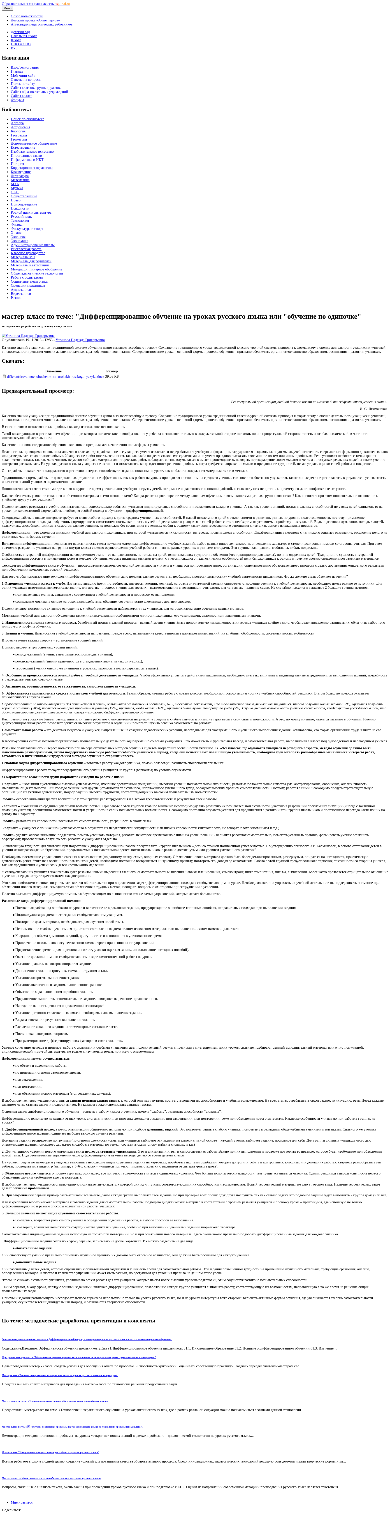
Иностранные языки (26, 155)
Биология (18, 131)
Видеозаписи (21, 293)
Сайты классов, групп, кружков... (37, 88)
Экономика (19, 241)
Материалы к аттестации (30, 265)
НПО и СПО (21, 44)
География (19, 135)
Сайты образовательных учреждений (39, 92)
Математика (20, 180)
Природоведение (24, 204)
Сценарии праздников (28, 285)
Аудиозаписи (21, 289)
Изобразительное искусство (32, 151)
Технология (20, 220)
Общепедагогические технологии (37, 273)
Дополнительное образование (34, 143)
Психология (20, 208)
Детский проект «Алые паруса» (35, 20)
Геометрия (19, 139)
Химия (16, 233)
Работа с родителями (27, 277)
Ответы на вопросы (26, 79)
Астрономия (20, 127)
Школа (16, 40)
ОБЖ (15, 192)
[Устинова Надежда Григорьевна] (28, 336)
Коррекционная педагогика (32, 168)
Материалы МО (23, 257)
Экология (18, 237)
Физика (17, 224)
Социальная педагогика (29, 281)
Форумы (17, 100)
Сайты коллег (21, 96)
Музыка (17, 188)
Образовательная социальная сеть (36, 4)
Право (16, 200)
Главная (17, 71)
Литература (20, 176)
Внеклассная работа (26, 249)
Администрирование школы (33, 245)
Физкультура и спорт (27, 229)
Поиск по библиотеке (27, 119)
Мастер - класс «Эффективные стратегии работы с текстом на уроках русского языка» (51, 1478)
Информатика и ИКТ (27, 159)
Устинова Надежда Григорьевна (80, 340)
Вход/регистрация (25, 67)
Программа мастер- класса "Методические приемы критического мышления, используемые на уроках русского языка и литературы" (79, 1357)
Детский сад (20, 32)
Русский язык (21, 216)
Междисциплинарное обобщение (36, 269)
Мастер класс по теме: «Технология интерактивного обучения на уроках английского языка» (55, 1401)
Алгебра (17, 123)
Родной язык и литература (31, 212)
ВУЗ (14, 48)
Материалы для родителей (31, 261)
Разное (16, 298)
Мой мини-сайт (23, 75)
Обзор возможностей (27, 16)
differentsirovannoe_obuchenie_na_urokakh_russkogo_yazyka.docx (55, 376)
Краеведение (21, 172)
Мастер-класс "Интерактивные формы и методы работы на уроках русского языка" (50, 1452)
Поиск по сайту (23, 83)
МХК (15, 184)
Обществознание (24, 196)
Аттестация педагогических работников (42, 24)
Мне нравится (21, 1502)
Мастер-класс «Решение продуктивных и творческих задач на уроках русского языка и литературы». (60, 1375)
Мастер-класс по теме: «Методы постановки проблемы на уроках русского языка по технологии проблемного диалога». (72, 1426)
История (17, 164)
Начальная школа (24, 36)
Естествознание (23, 147)
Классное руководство (28, 253)
